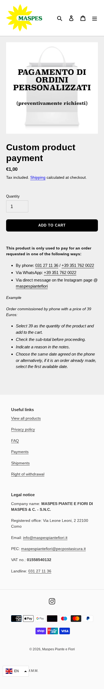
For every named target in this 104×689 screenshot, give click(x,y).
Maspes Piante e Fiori (58, 649)
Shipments (20, 463)
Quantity (13, 196)
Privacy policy (23, 429)
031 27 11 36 (46, 265)
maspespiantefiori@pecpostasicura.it (53, 548)
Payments (20, 451)
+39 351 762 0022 (78, 265)
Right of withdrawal (27, 474)
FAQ (15, 440)
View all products (26, 418)
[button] (16, 671)
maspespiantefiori (32, 286)
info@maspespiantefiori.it (45, 537)
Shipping (37, 177)
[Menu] (94, 18)
